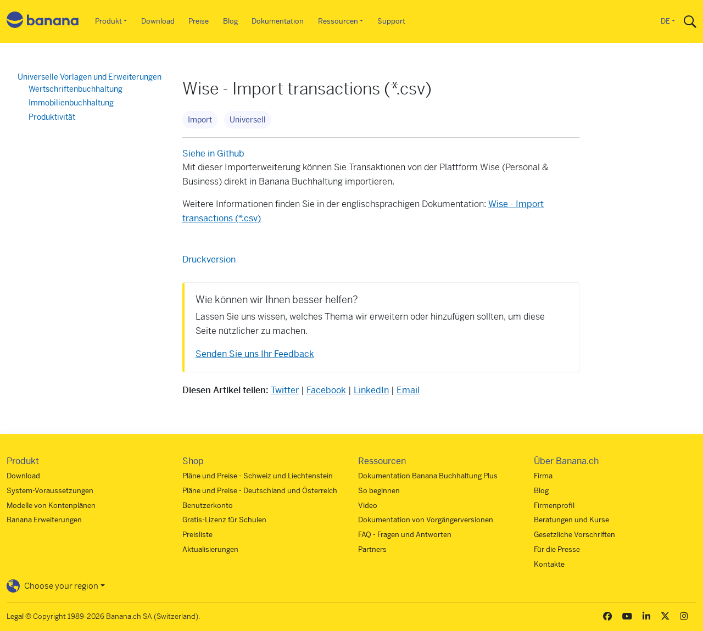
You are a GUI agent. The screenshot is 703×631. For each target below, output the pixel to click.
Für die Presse (557, 549)
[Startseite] (43, 21)
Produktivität (52, 117)
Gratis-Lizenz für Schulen (224, 519)
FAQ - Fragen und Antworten (404, 534)
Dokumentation (278, 21)
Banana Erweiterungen (44, 519)
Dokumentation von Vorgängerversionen (425, 519)
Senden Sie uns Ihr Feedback (255, 354)
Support (391, 21)
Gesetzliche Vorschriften (574, 534)
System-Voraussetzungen (50, 490)
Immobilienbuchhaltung (71, 103)
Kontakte (549, 564)
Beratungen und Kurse (571, 519)
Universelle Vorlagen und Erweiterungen (89, 77)
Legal (15, 616)
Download (158, 21)
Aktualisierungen (210, 549)
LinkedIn (371, 390)
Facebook (326, 390)
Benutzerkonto (207, 505)
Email (408, 390)
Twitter (285, 390)
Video (367, 505)
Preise (198, 21)
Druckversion (209, 259)
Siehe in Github (213, 153)
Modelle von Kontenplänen (51, 505)
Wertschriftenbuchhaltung (75, 89)
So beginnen (379, 490)
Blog (230, 21)
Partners (372, 549)
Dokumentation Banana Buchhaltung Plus (428, 476)
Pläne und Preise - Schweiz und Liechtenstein (257, 476)
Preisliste (197, 534)
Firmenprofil (554, 505)
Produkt (108, 21)
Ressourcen (338, 21)
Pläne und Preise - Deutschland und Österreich (259, 490)
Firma (543, 476)
